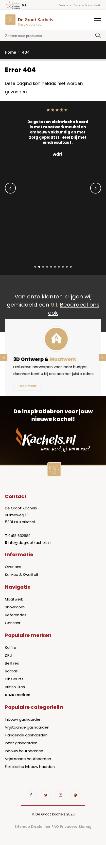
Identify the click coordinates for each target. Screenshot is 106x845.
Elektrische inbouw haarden (30, 766)
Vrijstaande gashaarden (27, 727)
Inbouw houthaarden (24, 750)
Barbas (11, 671)
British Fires (15, 686)
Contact (13, 622)
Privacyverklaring (75, 826)
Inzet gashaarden (21, 743)
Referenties (15, 615)
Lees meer (25, 385)
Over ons (64, 5)
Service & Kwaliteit (87, 5)
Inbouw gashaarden (23, 719)
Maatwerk (14, 599)
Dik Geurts (14, 679)
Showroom (15, 607)
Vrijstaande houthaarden (28, 758)
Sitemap (22, 826)
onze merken (17, 694)
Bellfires (12, 663)
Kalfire (10, 647)
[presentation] (10, 188)
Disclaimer (41, 826)
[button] (35, 267)
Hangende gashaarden (26, 735)
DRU (8, 655)
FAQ (55, 826)
